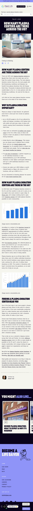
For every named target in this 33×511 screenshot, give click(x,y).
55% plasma (18, 140)
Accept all (26, 508)
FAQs (3, 469)
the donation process (11, 242)
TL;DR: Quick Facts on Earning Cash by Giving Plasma (16, 1)
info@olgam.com (6, 495)
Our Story (5, 467)
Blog (3, 471)
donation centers (10, 197)
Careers (4, 482)
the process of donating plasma (17, 322)
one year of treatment (11, 153)
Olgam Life (5, 195)
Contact (4, 484)
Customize (26, 504)
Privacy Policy (6, 486)
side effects (18, 328)
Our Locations (6, 480)
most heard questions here (13, 176)
